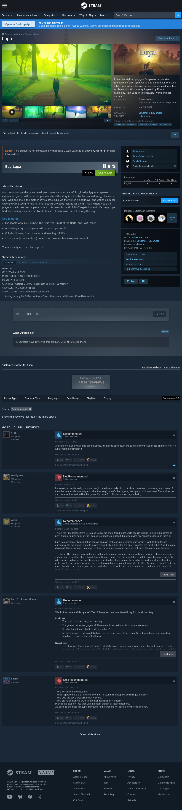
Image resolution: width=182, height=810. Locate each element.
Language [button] (53, 398)
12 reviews (15, 527)
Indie (145, 237)
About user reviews (151, 367)
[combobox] (144, 15)
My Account (164, 794)
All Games (7, 34)
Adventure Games (23, 34)
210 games (16, 436)
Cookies (131, 794)
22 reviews (15, 482)
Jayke (14, 520)
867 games (16, 524)
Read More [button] (168, 574)
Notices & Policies (136, 788)
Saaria (14, 678)
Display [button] (107, 398)
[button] (7, 15)
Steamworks (79, 788)
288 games (16, 479)
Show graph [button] (169, 398)
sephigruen (17, 475)
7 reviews (15, 439)
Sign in (6, 133)
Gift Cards (78, 800)
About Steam (80, 777)
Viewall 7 (172, 218)
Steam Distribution (82, 794)
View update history (136, 254)
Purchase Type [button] (32, 398)
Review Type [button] (10, 398)
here (69, 341)
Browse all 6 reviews (90, 734)
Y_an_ (14, 432)
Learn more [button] (169, 200)
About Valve (110, 777)
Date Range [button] (73, 398)
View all (165, 331)
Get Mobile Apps (166, 782)
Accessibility (134, 782)
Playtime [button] (91, 398)
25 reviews (15, 603)
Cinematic (143, 124)
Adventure (119, 124)
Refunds (131, 800)
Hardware (108, 788)
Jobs (106, 782)
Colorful (153, 124)
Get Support (164, 788)
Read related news (135, 259)
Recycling (109, 794)
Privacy (131, 777)
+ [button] (169, 124)
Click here (99, 150)
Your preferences (172, 367)
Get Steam (163, 777)
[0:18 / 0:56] (56, 74)
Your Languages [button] (20, 409)
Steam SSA (79, 782)
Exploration (131, 124)
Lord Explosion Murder (24, 599)
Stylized (163, 124)
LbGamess (144, 113)
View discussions (134, 264)
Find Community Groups (138, 269)
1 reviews (15, 682)
